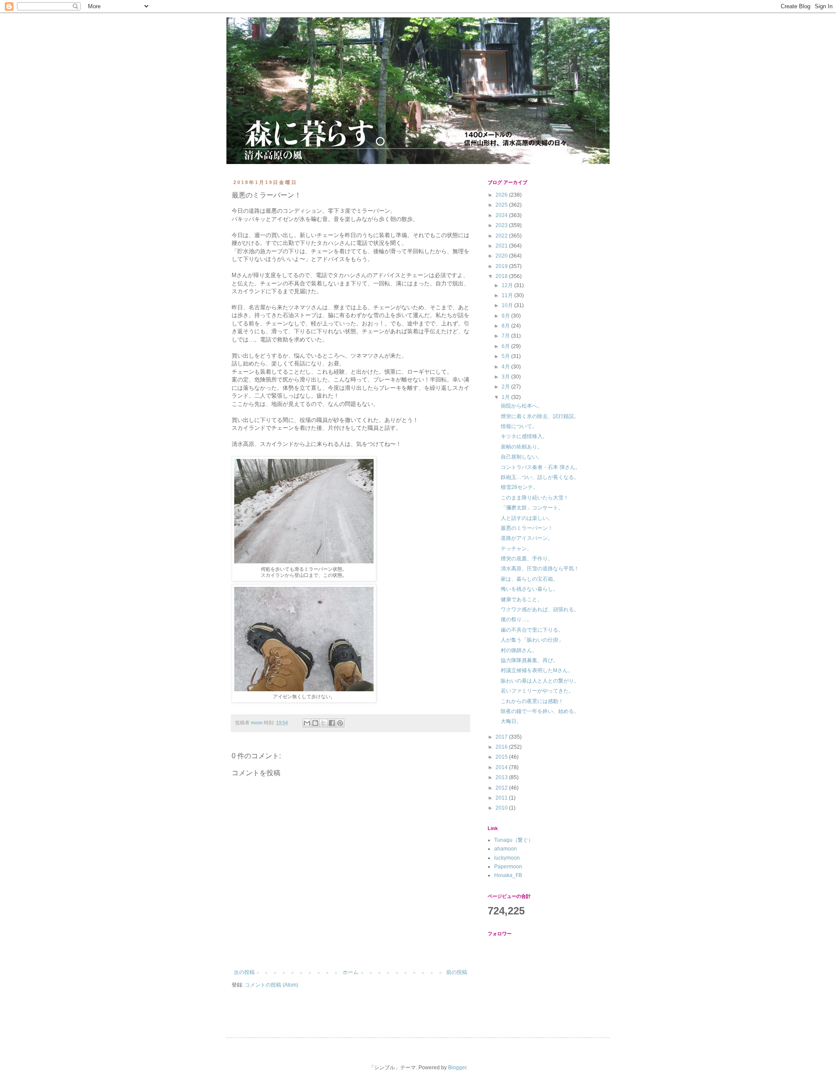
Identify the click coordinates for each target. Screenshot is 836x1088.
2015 (502, 757)
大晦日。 (511, 721)
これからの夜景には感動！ (532, 701)
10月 (508, 305)
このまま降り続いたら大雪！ (535, 498)
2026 (502, 195)
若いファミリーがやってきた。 (537, 691)
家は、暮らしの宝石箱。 (529, 579)
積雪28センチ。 (519, 487)
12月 (508, 285)
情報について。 (519, 426)
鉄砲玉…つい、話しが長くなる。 (540, 477)
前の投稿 (456, 972)
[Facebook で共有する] (331, 723)
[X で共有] (323, 723)
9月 (506, 316)
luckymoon (507, 858)
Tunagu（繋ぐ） (513, 840)
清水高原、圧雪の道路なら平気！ (540, 569)
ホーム (350, 972)
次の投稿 (244, 972)
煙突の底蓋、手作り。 (527, 559)
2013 (502, 777)
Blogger (457, 1068)
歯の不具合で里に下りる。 (532, 630)
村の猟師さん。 (519, 650)
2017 (502, 737)
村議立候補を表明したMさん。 (537, 670)
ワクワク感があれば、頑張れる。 (540, 609)
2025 (502, 205)
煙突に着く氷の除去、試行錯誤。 (540, 416)
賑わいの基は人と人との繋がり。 (540, 681)
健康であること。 (522, 599)
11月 (508, 295)
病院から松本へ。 (522, 406)
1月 (506, 397)
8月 (506, 326)
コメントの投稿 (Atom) (271, 985)
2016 (502, 747)
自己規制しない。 (522, 457)
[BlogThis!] (315, 723)
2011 (502, 798)
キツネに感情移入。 (524, 436)
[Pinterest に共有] (340, 723)
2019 (502, 266)
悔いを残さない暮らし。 (529, 589)
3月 (506, 377)
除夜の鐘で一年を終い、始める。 (540, 711)
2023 (502, 225)
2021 (502, 246)
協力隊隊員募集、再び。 (529, 660)
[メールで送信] (307, 723)
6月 (506, 346)
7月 (506, 336)
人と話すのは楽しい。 (527, 518)
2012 (502, 788)
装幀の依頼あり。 (522, 447)
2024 (502, 215)
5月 (506, 356)
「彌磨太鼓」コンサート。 (532, 508)
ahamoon (505, 849)
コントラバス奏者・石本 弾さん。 (540, 467)
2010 (502, 808)
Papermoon (508, 867)
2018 (502, 276)
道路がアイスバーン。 (527, 538)
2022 (502, 236)
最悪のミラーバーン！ (527, 528)
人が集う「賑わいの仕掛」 (532, 640)
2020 (502, 256)
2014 (502, 767)
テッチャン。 (516, 549)
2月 (506, 387)
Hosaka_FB (508, 875)
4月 (506, 367)
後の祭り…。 (516, 619)
